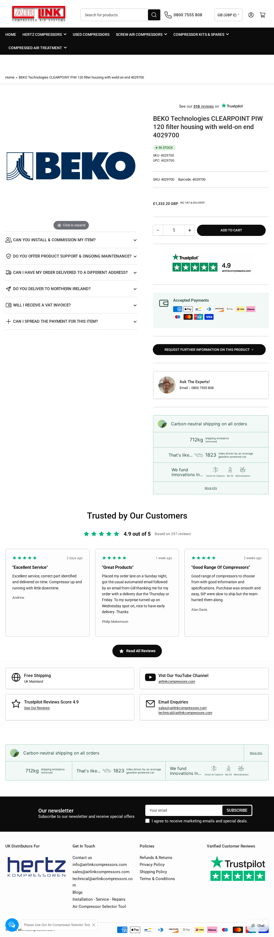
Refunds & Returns (156, 857)
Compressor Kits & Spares (198, 34)
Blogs (78, 892)
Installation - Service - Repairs (99, 899)
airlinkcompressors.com (176, 681)
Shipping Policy (153, 871)
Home (10, 34)
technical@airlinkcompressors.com (185, 713)
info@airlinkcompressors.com (100, 864)
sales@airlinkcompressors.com (182, 708)
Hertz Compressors (42, 34)
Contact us (82, 857)
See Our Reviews (37, 708)
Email (184, 388)
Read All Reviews (140, 651)
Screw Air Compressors (139, 34)
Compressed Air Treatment (35, 48)
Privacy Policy (152, 864)
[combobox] (121, 15)
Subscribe (237, 810)
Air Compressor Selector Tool (99, 906)
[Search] (154, 15)
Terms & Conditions (157, 878)
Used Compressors (91, 34)
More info (211, 487)
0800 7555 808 (202, 388)
